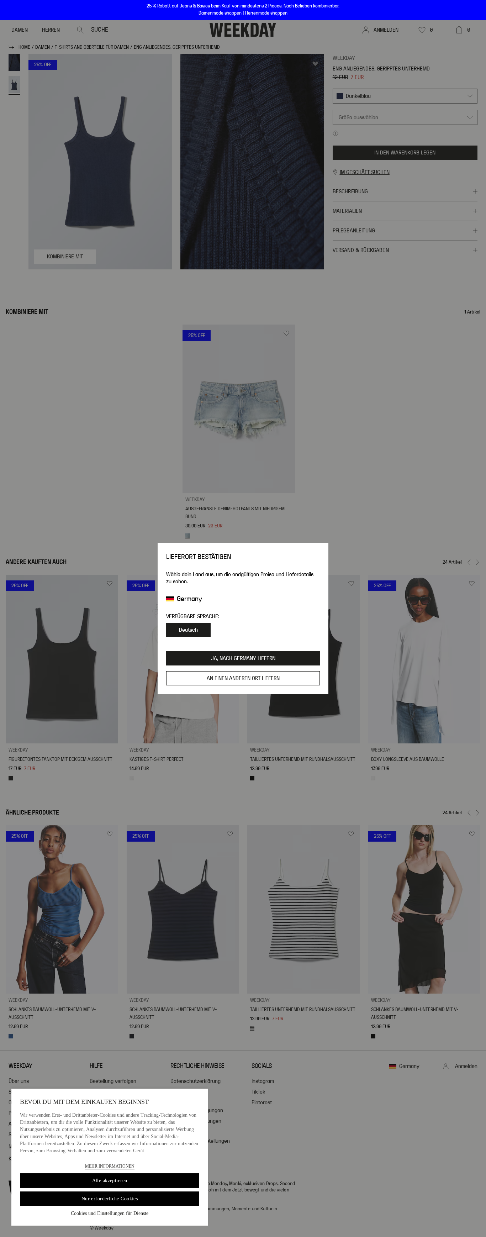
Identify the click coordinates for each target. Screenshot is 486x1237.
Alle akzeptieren (109, 1180)
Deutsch (188, 630)
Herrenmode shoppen (266, 13)
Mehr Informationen (109, 1166)
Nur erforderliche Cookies (109, 1198)
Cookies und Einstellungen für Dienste (109, 1213)
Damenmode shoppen (220, 13)
